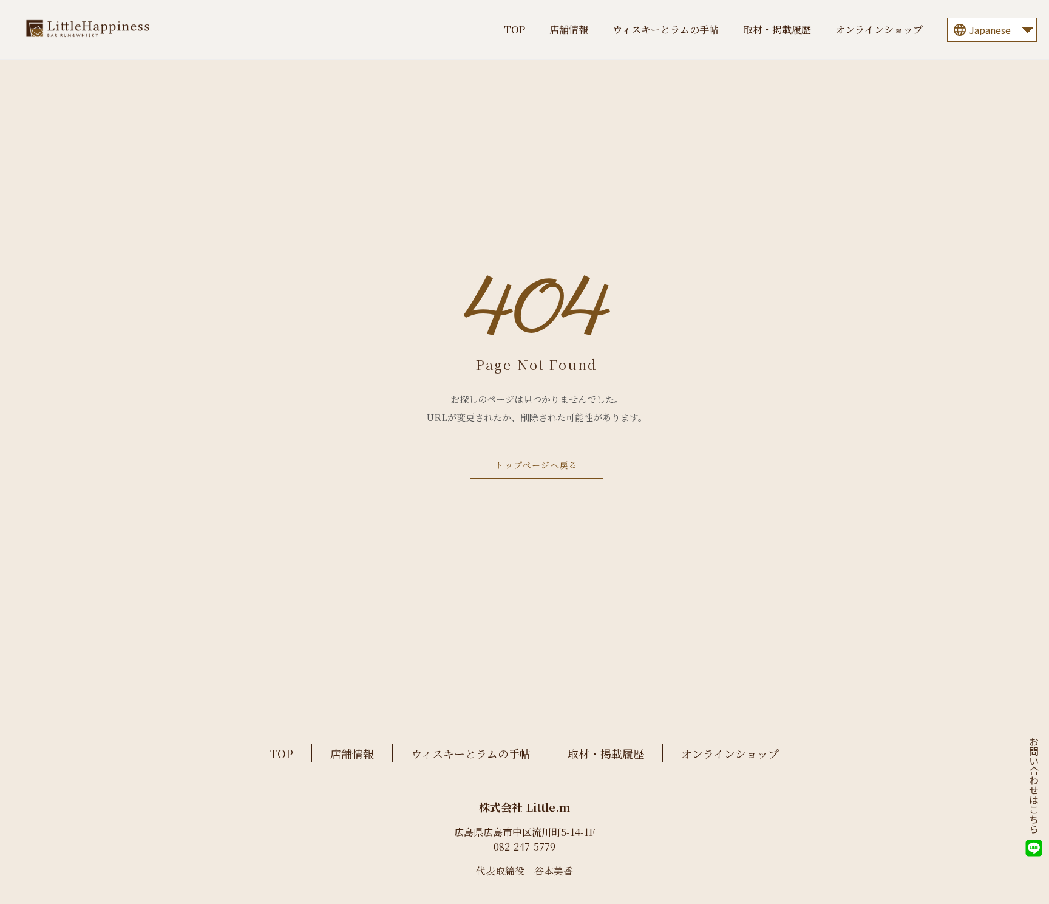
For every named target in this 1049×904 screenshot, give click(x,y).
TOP (514, 29)
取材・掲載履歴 (777, 29)
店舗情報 (568, 29)
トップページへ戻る (537, 465)
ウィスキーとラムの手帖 (666, 29)
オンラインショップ (879, 29)
